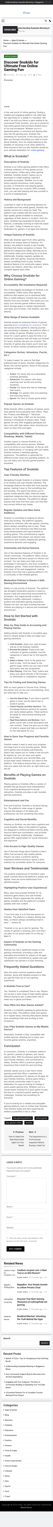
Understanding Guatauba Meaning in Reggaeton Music (24, 2)
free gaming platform (22, 1118)
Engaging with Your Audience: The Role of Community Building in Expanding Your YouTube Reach (25, 1385)
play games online (14, 1123)
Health (7, 1456)
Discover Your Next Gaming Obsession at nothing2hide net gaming (32, 1302)
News (7, 1476)
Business (9, 1420)
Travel (7, 1496)
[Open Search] (46, 21)
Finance (8, 1445)
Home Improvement (13, 1461)
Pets (7, 1481)
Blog (7, 1415)
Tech (7, 1491)
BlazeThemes (26, 1507)
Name (10, 1207)
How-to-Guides (11, 1466)
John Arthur (11, 75)
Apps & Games (11, 56)
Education (9, 1430)
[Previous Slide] (46, 2)
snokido (29, 1123)
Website (10, 1227)
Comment (11, 1176)
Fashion (8, 1440)
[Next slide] (50, 2)
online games (41, 1118)
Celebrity (8, 1425)
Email (10, 1217)
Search (6, 1338)
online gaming (37, 150)
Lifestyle (8, 1471)
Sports (7, 1486)
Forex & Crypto (11, 1450)
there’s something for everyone (26, 325)
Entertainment (11, 1435)
